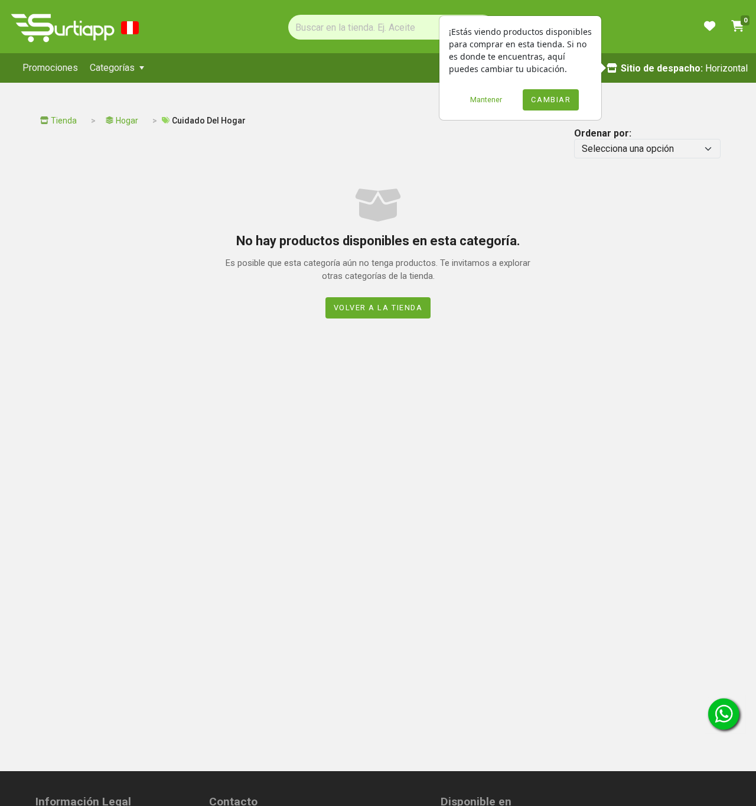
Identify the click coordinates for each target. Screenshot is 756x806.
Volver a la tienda (378, 307)
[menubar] (302, 68)
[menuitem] (50, 68)
